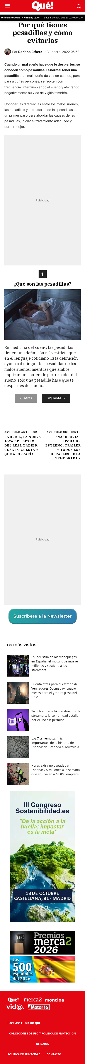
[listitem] (42, 526)
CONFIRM (27, 608)
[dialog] (42, 532)
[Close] (76, 449)
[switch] (68, 536)
